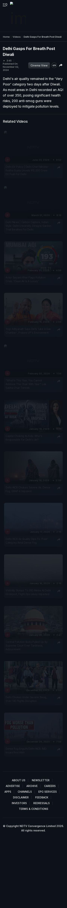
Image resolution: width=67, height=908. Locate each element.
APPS (7, 791)
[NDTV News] (18, 16)
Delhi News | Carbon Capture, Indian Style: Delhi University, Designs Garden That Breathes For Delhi (28, 226)
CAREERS (50, 786)
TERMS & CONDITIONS (33, 808)
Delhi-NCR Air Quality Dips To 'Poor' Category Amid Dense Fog (27, 540)
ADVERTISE (13, 786)
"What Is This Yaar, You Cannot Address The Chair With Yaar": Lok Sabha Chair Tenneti (26, 384)
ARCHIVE (32, 786)
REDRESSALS (41, 803)
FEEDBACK (41, 797)
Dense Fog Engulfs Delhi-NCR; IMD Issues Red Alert (26, 750)
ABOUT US (18, 780)
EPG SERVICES (47, 791)
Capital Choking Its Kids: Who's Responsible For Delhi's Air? (24, 437)
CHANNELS (25, 791)
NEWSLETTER (41, 780)
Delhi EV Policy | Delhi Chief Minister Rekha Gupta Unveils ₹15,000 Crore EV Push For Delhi (27, 170)
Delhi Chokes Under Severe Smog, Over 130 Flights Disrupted (26, 699)
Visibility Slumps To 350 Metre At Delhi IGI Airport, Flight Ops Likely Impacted (28, 592)
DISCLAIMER (21, 797)
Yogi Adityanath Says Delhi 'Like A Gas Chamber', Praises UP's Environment (28, 331)
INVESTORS (19, 803)
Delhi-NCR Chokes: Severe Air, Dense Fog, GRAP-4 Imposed (28, 489)
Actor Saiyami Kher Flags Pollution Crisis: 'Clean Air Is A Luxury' (25, 279)
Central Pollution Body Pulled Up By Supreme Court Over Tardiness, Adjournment (27, 645)
